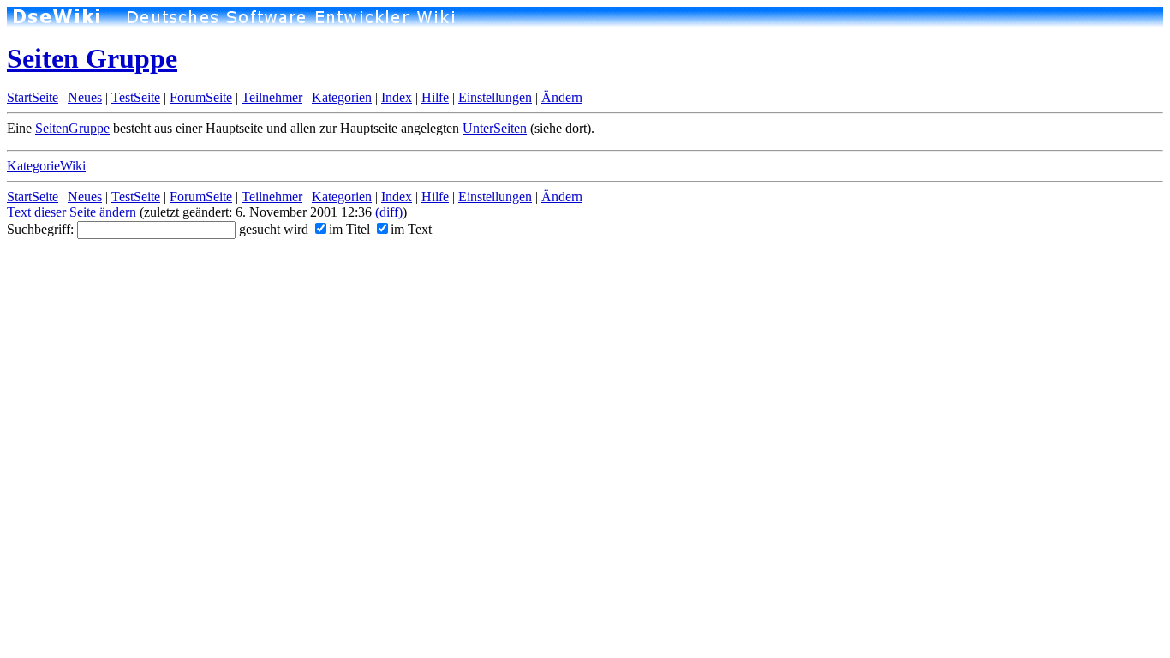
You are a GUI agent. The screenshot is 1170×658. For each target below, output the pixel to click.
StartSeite (32, 97)
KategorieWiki (46, 166)
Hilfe (435, 97)
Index (396, 97)
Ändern (561, 97)
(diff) (389, 212)
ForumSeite (201, 97)
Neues (85, 97)
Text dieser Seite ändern (71, 212)
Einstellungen (495, 97)
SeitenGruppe (72, 128)
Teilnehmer (272, 97)
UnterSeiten (495, 128)
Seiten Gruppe (92, 58)
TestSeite (135, 97)
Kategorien (342, 97)
